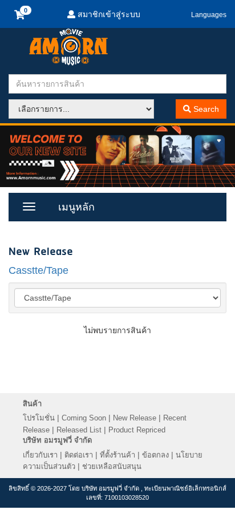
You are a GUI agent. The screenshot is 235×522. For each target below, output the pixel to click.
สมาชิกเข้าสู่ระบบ (107, 14)
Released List (79, 430)
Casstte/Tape (38, 270)
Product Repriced (136, 430)
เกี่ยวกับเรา (40, 455)
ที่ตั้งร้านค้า (117, 455)
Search (205, 109)
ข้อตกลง (155, 455)
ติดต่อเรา (78, 455)
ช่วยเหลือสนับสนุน (111, 466)
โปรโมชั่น (39, 418)
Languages (208, 15)
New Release (134, 418)
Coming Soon (84, 418)
